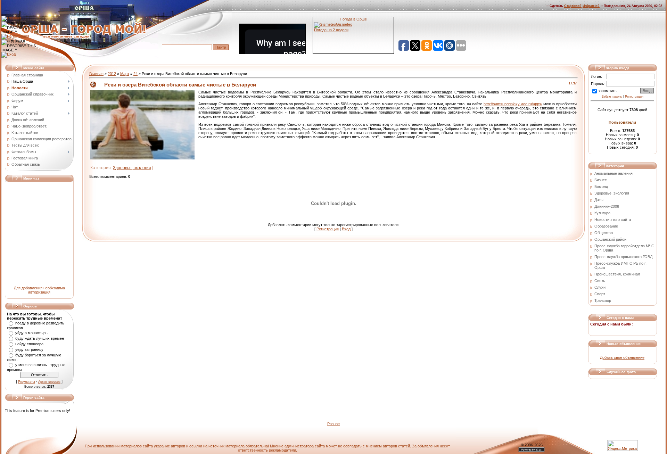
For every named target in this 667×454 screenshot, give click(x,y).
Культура (602, 213)
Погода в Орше (353, 19)
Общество (603, 233)
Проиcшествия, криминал (617, 274)
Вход (346, 229)
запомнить (607, 91)
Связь (599, 281)
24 (135, 74)
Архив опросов (49, 381)
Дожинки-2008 (606, 206)
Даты (598, 200)
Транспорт (603, 300)
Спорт (599, 294)
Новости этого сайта (612, 219)
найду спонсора (29, 344)
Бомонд (601, 186)
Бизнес (600, 180)
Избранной (591, 6)
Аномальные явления (613, 173)
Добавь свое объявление (622, 357)
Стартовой (573, 6)
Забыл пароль (612, 96)
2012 (112, 74)
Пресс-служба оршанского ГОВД (623, 257)
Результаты (26, 381)
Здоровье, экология (132, 167)
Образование (606, 226)
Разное (333, 424)
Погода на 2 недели (331, 30)
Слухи (600, 287)
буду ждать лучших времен (39, 338)
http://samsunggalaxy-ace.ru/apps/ (513, 104)
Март (124, 74)
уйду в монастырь (31, 333)
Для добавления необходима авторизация (39, 290)
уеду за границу (29, 349)
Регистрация (327, 229)
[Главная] (11, 18)
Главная (96, 74)
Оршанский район (610, 239)
